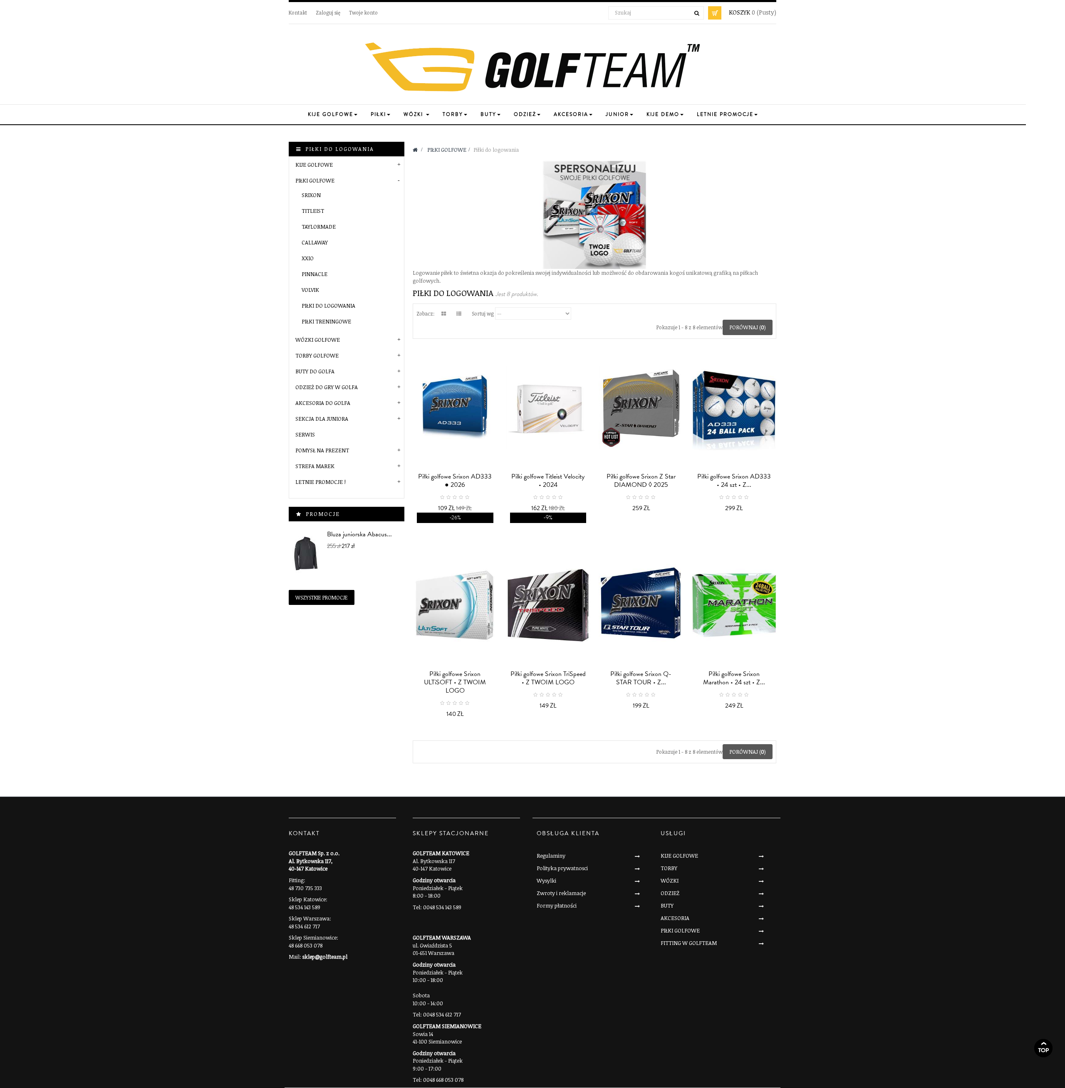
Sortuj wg (483, 313)
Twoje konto (363, 12)
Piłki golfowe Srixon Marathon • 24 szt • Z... (734, 678)
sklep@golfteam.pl (324, 956)
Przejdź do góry (1043, 1048)
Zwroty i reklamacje (561, 893)
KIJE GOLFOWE (314, 164)
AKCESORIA (675, 918)
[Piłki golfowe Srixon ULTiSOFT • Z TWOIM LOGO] (455, 605)
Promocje (323, 514)
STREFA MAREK (314, 466)
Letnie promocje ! (320, 482)
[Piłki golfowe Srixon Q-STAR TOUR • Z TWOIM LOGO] (641, 605)
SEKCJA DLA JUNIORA (321, 418)
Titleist (313, 211)
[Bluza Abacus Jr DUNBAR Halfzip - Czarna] (306, 553)
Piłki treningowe (326, 321)
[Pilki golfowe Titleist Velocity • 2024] (548, 407)
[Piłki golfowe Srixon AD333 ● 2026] (455, 407)
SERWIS (305, 434)
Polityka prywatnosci (562, 868)
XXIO (308, 258)
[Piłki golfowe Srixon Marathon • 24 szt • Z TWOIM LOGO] (734, 605)
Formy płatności (557, 905)
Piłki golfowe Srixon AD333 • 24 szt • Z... (734, 480)
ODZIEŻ (670, 893)
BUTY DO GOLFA (314, 371)
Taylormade (319, 226)
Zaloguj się (328, 12)
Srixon (311, 195)
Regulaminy (551, 855)
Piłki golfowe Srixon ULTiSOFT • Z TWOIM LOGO (455, 682)
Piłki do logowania (328, 305)
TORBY (669, 868)
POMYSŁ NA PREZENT (322, 450)
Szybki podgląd (457, 513)
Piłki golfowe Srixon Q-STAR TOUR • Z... (640, 678)
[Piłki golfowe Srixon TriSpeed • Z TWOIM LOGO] (548, 605)
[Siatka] (443, 313)
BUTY (667, 905)
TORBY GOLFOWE (317, 355)
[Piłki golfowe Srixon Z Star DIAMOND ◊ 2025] (641, 407)
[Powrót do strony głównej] (415, 149)
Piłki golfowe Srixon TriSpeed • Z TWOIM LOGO (548, 678)
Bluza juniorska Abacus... (359, 534)
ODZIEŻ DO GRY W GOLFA (326, 387)
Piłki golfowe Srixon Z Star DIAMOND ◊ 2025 (641, 480)
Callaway (315, 242)
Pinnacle (314, 274)
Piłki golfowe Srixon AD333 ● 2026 (455, 480)
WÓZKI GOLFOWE (317, 339)
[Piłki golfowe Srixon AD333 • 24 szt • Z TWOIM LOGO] (734, 407)
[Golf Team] (532, 67)
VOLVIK (310, 290)
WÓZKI (670, 880)
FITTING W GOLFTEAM (689, 943)
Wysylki (546, 880)
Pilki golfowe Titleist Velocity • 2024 (548, 480)
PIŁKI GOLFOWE (314, 180)
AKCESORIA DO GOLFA (322, 403)
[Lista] (459, 313)
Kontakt (298, 12)
